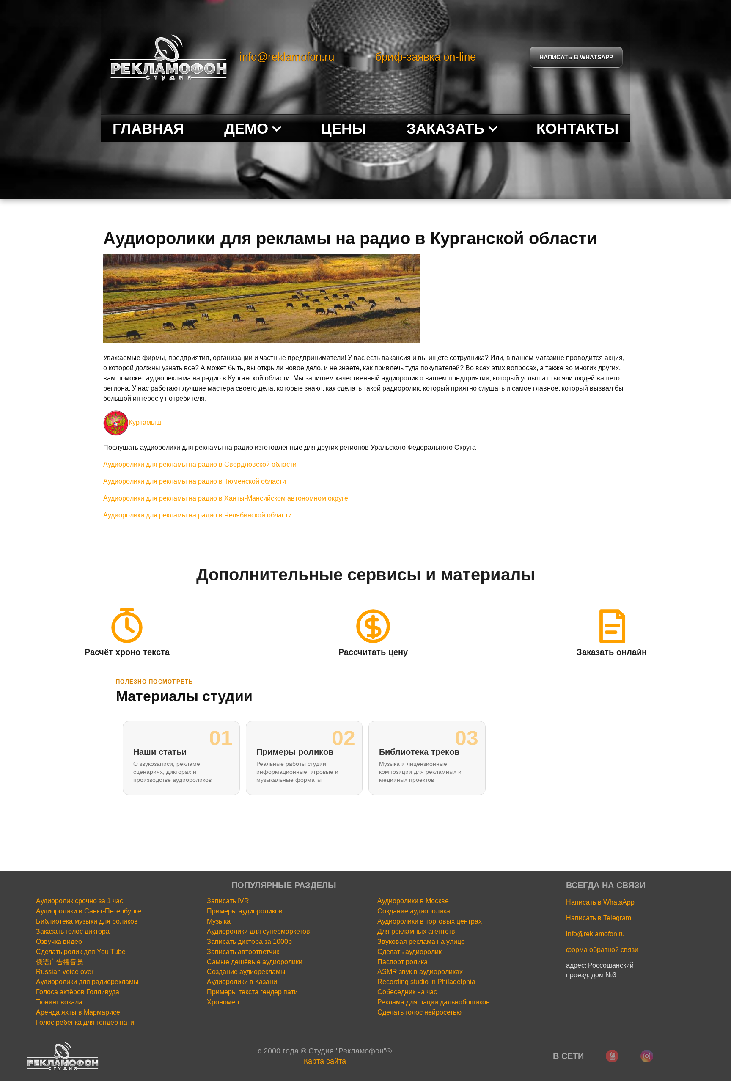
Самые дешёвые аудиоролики (254, 961)
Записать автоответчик (243, 951)
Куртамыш (145, 422)
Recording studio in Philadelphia (426, 981)
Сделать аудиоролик (409, 951)
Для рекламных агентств (416, 931)
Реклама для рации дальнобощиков (433, 1002)
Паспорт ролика (402, 961)
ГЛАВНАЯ (148, 128)
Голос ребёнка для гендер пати (85, 1022)
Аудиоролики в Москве (413, 901)
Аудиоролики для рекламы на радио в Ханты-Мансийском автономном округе (225, 498)
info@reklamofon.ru (286, 57)
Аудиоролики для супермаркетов (258, 931)
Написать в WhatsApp (600, 902)
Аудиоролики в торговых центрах (429, 921)
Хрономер (223, 1002)
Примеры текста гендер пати (252, 992)
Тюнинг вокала (59, 1002)
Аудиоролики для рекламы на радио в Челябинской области (197, 515)
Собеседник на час (407, 992)
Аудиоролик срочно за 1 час (79, 901)
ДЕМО (246, 128)
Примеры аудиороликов (245, 911)
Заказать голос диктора (73, 931)
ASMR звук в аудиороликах (420, 971)
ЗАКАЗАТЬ (445, 128)
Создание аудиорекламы (246, 971)
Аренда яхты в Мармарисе (78, 1012)
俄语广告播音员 (59, 961)
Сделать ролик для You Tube (81, 951)
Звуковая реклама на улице (421, 941)
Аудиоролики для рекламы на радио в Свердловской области (200, 464)
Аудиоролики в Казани (242, 981)
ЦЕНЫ (343, 128)
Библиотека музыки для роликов (87, 921)
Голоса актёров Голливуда (77, 992)
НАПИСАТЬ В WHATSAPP (576, 57)
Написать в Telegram (598, 917)
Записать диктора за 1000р (249, 941)
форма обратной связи (602, 949)
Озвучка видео (59, 941)
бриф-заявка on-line (425, 57)
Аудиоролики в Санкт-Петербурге (88, 911)
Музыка (219, 921)
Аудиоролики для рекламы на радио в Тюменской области (194, 481)
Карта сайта (325, 1061)
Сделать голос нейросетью (419, 1012)
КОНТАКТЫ (577, 128)
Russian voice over (64, 971)
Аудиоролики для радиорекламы (87, 981)
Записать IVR (228, 901)
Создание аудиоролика (413, 911)
